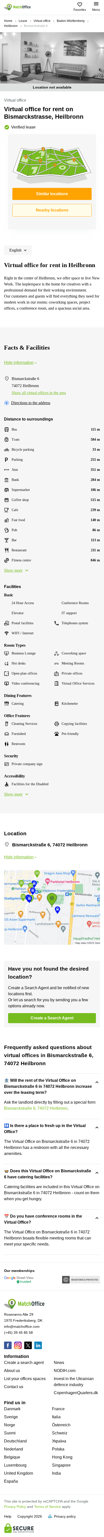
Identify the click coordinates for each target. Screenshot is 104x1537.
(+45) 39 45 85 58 (18, 1333)
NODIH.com (64, 1370)
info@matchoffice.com (22, 1326)
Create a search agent (24, 1362)
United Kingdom (18, 1473)
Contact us (13, 1387)
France (58, 1409)
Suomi (10, 1433)
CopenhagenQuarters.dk (76, 1393)
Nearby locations (52, 210)
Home (8, 20)
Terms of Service (47, 1507)
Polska (58, 1449)
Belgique (12, 1457)
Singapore (61, 1465)
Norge (9, 1425)
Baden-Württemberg (71, 20)
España (11, 1481)
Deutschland (15, 1441)
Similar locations (52, 194)
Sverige (11, 1417)
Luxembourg (15, 1465)
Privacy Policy (15, 1507)
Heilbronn (11, 25)
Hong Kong (62, 1457)
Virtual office (42, 20)
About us (12, 1370)
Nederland (13, 1449)
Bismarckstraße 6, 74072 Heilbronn (35, 1108)
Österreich (61, 1425)
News (59, 1362)
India (56, 1473)
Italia (56, 1417)
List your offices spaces (25, 1379)
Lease (23, 20)
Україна (59, 1441)
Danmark (12, 1409)
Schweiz (59, 1433)
